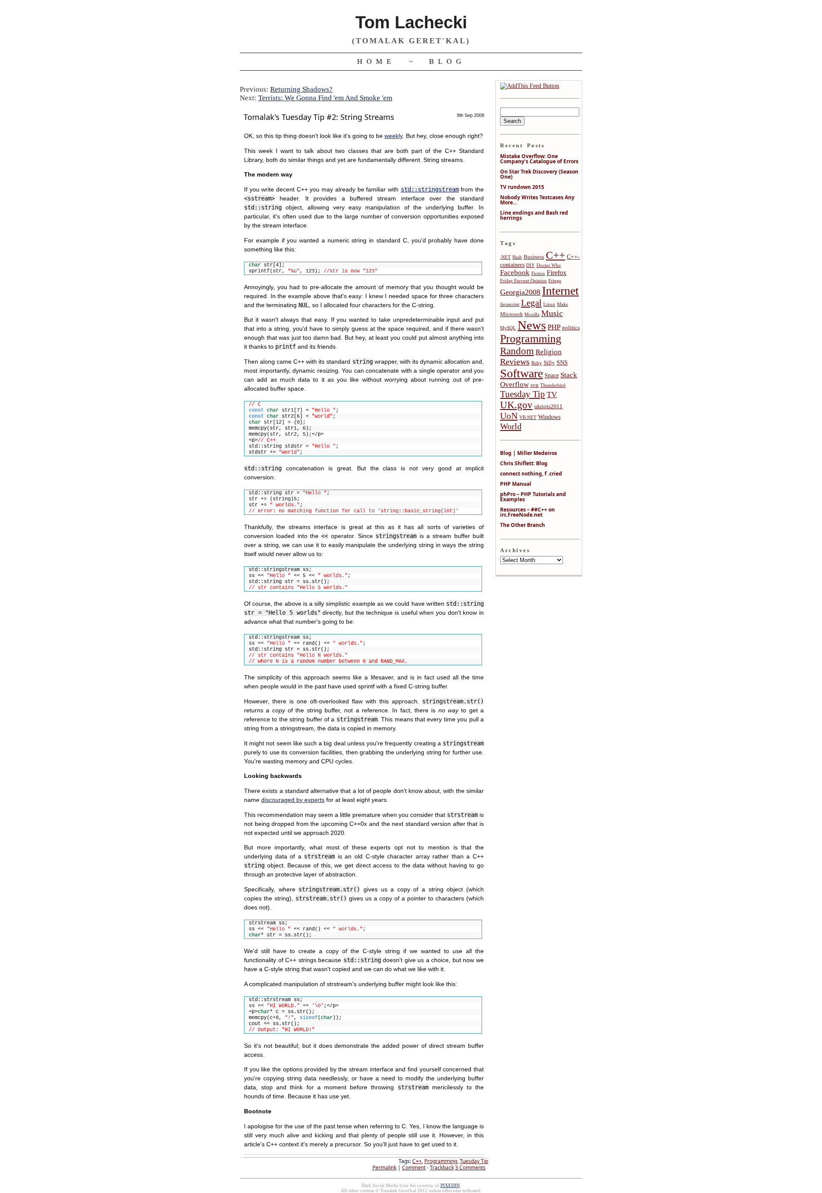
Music (552, 313)
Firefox (556, 272)
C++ (417, 1161)
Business (534, 257)
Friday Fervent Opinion (523, 280)
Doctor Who (548, 265)
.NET (505, 257)
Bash (517, 257)
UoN (509, 416)
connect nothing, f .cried (531, 473)
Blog (447, 61)
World (510, 426)
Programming (440, 1161)
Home (376, 61)
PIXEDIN (450, 1185)
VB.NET (527, 417)
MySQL (508, 328)
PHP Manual (515, 483)
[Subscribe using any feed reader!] (529, 86)
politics (571, 328)
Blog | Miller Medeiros (528, 453)
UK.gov (516, 405)
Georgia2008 (520, 292)
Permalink (384, 1167)
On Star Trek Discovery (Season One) (539, 174)
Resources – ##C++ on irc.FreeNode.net (527, 512)
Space (552, 375)
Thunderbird (553, 385)
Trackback (442, 1167)
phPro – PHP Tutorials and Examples (533, 496)
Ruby (536, 363)
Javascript (509, 304)
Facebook (515, 273)
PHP (554, 327)
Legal (531, 303)
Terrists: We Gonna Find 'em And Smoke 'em (325, 98)
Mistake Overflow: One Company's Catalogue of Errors (539, 158)
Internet (560, 290)
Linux (549, 304)
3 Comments (470, 1167)
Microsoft (511, 314)
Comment (414, 1167)
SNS (562, 362)
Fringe (554, 280)
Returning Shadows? (301, 89)
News (532, 325)
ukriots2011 (548, 407)
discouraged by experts (293, 800)
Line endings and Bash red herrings (534, 215)
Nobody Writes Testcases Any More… (537, 200)
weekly (393, 136)
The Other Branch (522, 525)
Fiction (538, 273)
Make (562, 304)
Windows (549, 416)
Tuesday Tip (474, 1161)
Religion (549, 352)
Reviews (515, 361)
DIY (530, 265)
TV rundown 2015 (522, 187)
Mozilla (531, 314)
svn (534, 385)
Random (517, 350)
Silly (549, 363)
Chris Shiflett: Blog (524, 463)
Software (521, 373)
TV (552, 394)
